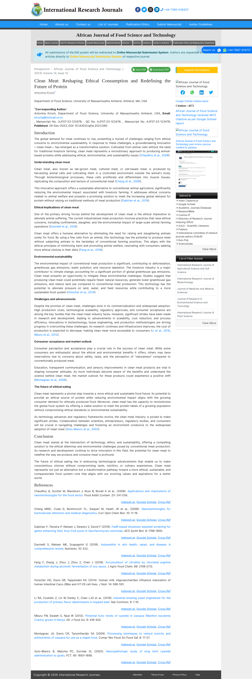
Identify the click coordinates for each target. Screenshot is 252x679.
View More (209, 249)
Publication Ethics (137, 24)
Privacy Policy (180, 674)
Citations (147, 43)
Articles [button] (126, 43)
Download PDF (160, 69)
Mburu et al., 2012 (46, 334)
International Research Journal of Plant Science (195, 314)
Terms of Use (157, 674)
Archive (137, 43)
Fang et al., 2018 (90, 249)
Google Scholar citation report (192, 101)
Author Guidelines (200, 24)
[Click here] (138, 9)
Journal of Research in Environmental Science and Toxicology (192, 302)
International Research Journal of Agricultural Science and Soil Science (195, 268)
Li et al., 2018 (161, 330)
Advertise (137, 674)
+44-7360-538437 (176, 9)
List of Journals (108, 24)
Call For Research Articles (72, 43)
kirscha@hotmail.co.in (48, 117)
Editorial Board (113, 43)
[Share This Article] (182, 92)
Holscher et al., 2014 (81, 292)
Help (197, 674)
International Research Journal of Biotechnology (195, 280)
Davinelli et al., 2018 (63, 226)
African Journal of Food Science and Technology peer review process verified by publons (195, 144)
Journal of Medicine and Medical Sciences (195, 290)
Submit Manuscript (169, 24)
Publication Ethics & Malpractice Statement (193, 43)
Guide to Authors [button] (161, 43)
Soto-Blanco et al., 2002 (82, 429)
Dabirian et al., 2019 (135, 200)
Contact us (83, 24)
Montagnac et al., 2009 (50, 380)
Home (43, 24)
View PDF (140, 69)
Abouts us (61, 24)
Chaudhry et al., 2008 (154, 155)
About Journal (51, 43)
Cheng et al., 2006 (128, 181)
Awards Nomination (197, 70)
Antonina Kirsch (44, 92)
